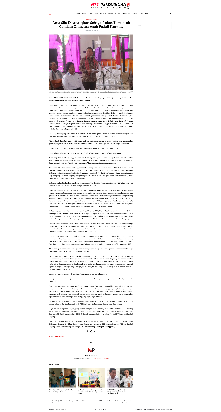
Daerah (84, 13)
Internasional (126, 13)
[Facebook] (91, 331)
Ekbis (96, 13)
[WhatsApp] (95, 409)
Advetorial (77, 13)
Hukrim (110, 13)
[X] (94, 331)
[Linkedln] (106, 409)
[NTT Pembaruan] (91, 350)
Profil (146, 13)
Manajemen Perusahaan (153, 409)
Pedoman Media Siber (140, 409)
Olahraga (135, 13)
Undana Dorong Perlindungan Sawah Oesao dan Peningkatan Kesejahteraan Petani (90, 391)
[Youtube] (103, 409)
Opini (141, 13)
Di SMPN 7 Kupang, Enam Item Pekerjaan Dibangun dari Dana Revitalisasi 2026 (117, 391)
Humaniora (103, 13)
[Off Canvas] (50, 13)
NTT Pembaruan (91, 356)
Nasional (117, 13)
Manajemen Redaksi (166, 409)
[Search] (171, 13)
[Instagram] (99, 409)
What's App (105, 358)
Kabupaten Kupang (59, 336)
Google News (96, 358)
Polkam (90, 13)
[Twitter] (101, 409)
